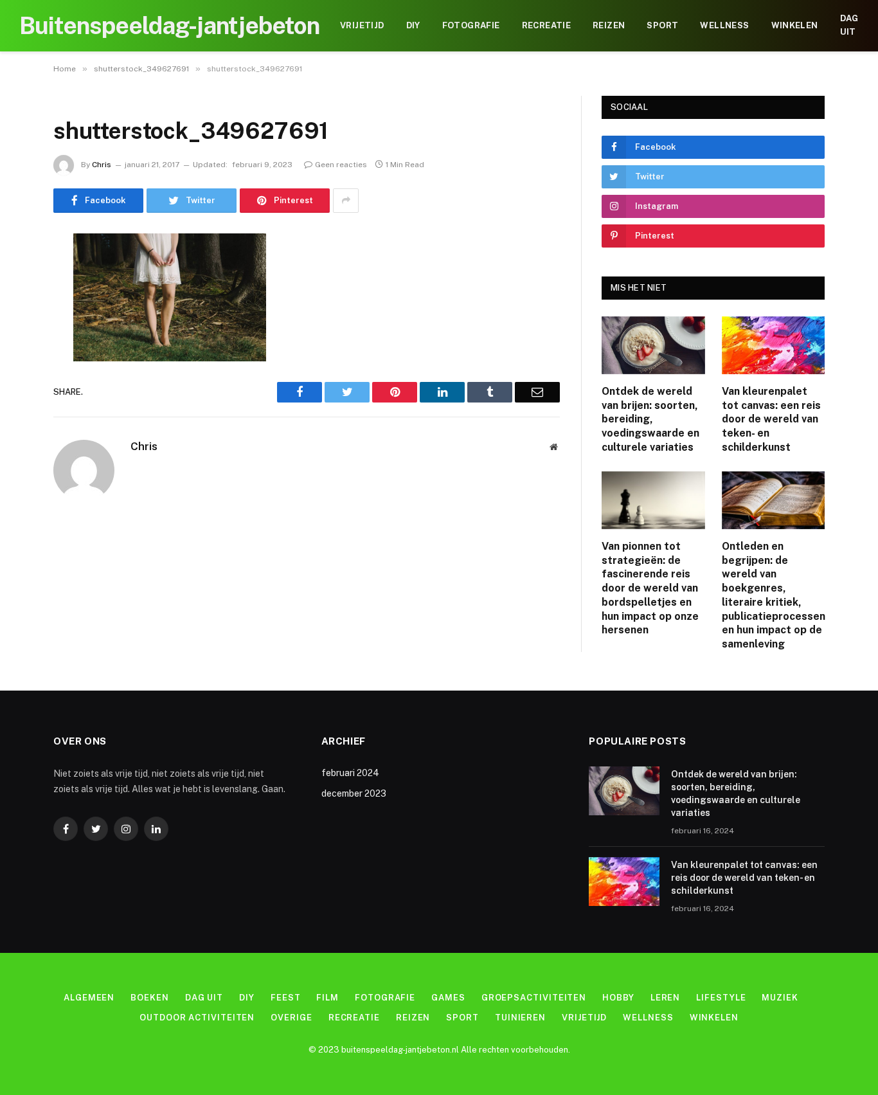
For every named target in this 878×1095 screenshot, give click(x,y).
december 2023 (353, 793)
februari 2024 (350, 773)
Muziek (780, 997)
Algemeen (89, 997)
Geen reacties (341, 164)
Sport (662, 25)
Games (448, 997)
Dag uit (849, 25)
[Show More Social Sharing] (346, 200)
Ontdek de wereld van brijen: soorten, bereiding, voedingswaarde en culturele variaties (650, 419)
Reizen (609, 25)
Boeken (149, 997)
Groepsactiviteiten (533, 997)
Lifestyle (721, 997)
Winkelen (794, 25)
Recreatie (546, 25)
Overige (291, 1017)
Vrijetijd (362, 25)
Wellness (724, 25)
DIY (413, 25)
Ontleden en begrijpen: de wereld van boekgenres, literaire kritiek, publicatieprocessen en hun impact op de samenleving (773, 595)
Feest (286, 997)
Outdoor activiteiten (197, 1017)
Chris (101, 164)
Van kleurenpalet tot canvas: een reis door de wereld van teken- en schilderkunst (771, 419)
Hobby (618, 997)
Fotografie (471, 25)
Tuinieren (520, 1017)
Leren (665, 997)
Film (327, 997)
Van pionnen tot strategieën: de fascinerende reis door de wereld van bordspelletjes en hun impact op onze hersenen (650, 588)
